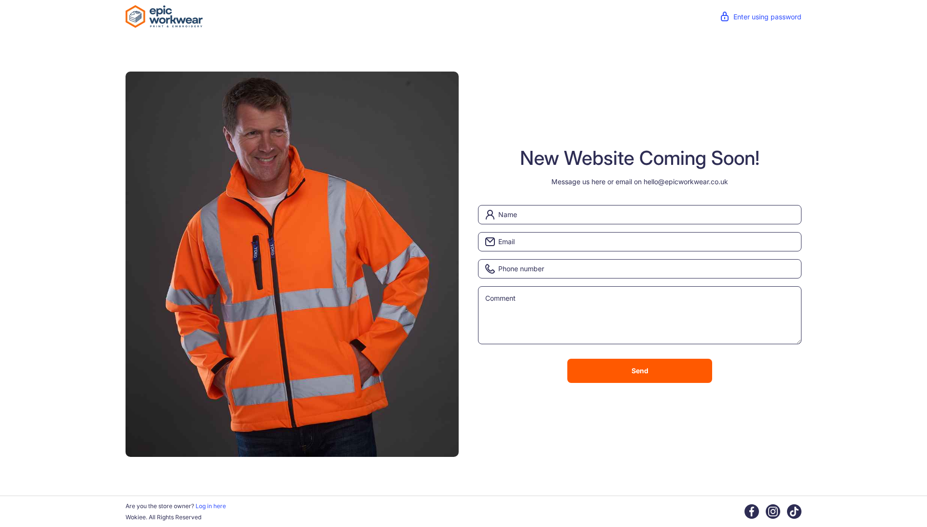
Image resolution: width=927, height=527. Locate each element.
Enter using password (767, 17)
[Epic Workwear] (164, 15)
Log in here (211, 506)
